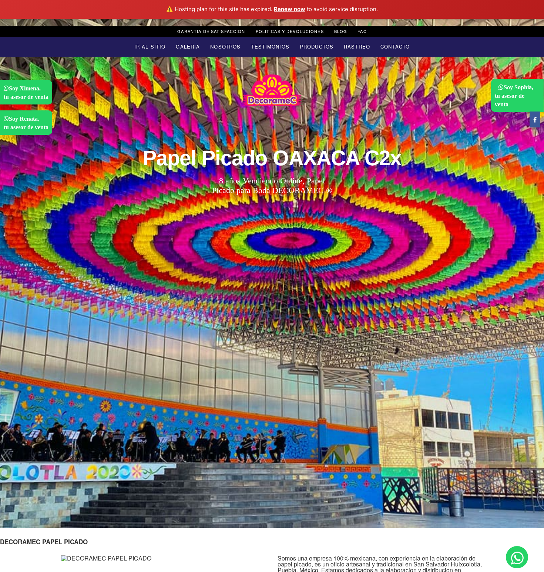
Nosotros (225, 46)
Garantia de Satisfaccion (211, 31)
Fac (361, 31)
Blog (340, 31)
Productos (316, 46)
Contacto (395, 46)
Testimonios (270, 46)
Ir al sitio (149, 46)
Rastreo (357, 46)
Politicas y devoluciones (290, 31)
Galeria (188, 46)
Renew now (289, 9)
